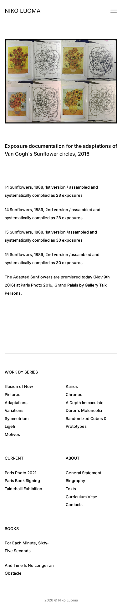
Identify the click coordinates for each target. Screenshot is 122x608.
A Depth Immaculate (85, 402)
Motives (12, 434)
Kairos (72, 386)
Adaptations (16, 402)
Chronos (74, 394)
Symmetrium (16, 418)
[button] (113, 10)
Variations (14, 410)
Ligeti (10, 426)
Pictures (12, 394)
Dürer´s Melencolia (84, 410)
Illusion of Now (19, 386)
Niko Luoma (22, 11)
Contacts (74, 504)
